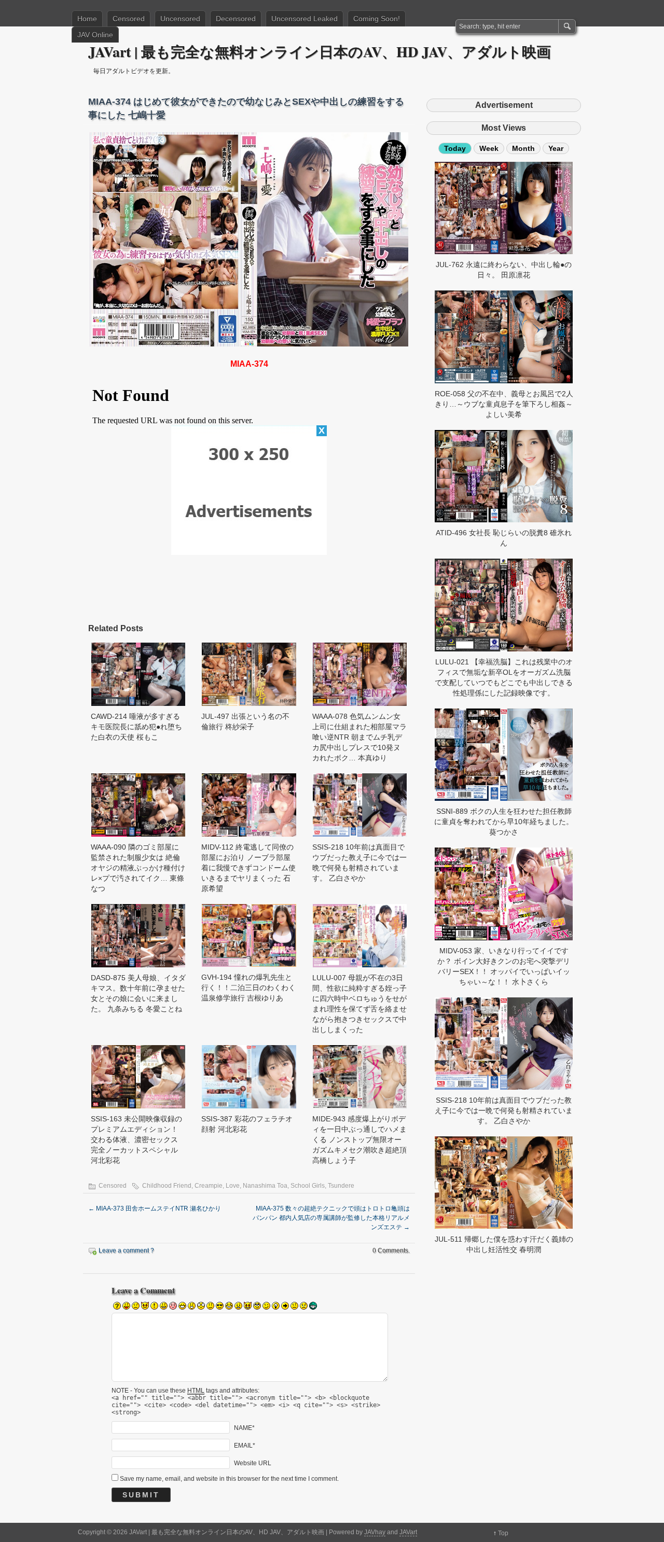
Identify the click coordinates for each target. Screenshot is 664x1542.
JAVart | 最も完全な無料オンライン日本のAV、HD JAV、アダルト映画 (319, 51)
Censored (129, 19)
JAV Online (95, 35)
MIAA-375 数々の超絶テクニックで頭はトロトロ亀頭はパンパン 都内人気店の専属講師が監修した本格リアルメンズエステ (331, 1218)
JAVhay (374, 1532)
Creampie (209, 1185)
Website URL (252, 1462)
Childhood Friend (166, 1185)
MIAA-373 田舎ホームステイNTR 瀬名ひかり (154, 1208)
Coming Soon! (376, 19)
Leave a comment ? (126, 1250)
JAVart (408, 1532)
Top (503, 1533)
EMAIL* (244, 1445)
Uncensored (180, 19)
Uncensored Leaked (304, 19)
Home (87, 19)
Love (233, 1185)
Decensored (236, 19)
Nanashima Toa (265, 1185)
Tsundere (341, 1185)
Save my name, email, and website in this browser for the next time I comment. (229, 1478)
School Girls (307, 1185)
